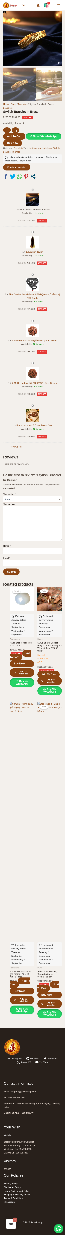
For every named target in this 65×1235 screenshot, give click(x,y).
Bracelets (22, 104)
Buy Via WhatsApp (22, 682)
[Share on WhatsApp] (19, 176)
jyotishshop (35, 148)
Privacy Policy (11, 1183)
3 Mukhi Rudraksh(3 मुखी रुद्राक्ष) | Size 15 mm (34, 383)
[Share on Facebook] (6, 176)
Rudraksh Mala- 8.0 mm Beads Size (34, 425)
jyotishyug (47, 148)
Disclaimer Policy (12, 1187)
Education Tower (34, 252)
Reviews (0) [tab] (16, 446)
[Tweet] (12, 176)
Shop (13, 104)
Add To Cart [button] (20, 655)
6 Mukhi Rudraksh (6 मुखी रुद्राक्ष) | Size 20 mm (34, 340)
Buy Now (12, 143)
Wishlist (7, 1135)
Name (7, 546)
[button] (23, 5)
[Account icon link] (38, 5)
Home (6, 104)
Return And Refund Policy (16, 1191)
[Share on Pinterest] (26, 176)
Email (6, 558)
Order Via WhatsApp (45, 136)
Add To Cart (14, 136)
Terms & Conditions (13, 1198)
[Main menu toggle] (59, 5)
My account (9, 1202)
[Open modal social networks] (33, 176)
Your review (9, 504)
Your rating (9, 494)
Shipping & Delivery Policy (17, 1194)
